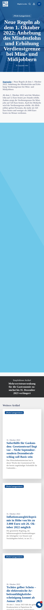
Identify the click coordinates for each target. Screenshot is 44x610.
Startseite (7, 82)
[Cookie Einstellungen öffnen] (4, 607)
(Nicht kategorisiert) (22, 16)
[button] (39, 4)
